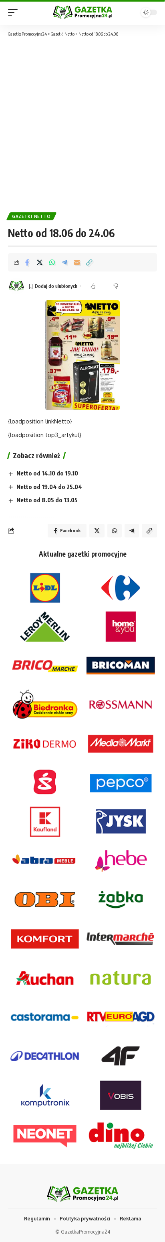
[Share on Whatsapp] (52, 262)
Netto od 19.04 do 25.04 (49, 486)
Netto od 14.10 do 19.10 (47, 473)
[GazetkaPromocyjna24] (83, 12)
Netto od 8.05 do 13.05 (47, 499)
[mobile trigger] (15, 12)
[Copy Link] (89, 262)
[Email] (76, 262)
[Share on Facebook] (27, 262)
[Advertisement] (82, 124)
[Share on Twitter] (39, 262)
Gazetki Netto (31, 216)
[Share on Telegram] (64, 262)
